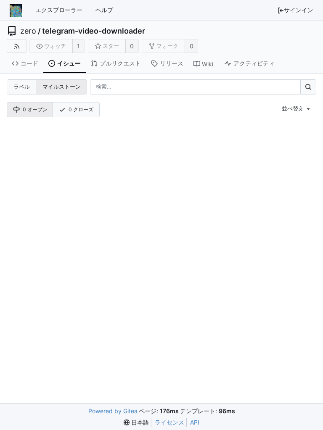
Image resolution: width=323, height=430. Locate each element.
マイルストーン (61, 86)
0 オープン (35, 109)
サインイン (298, 9)
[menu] (296, 109)
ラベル (21, 86)
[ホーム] (16, 10)
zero (28, 31)
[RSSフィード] (16, 46)
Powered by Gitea (113, 410)
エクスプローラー (58, 9)
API (194, 422)
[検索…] (308, 86)
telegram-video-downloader (93, 31)
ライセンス (169, 422)
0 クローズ (81, 109)
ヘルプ (104, 9)
